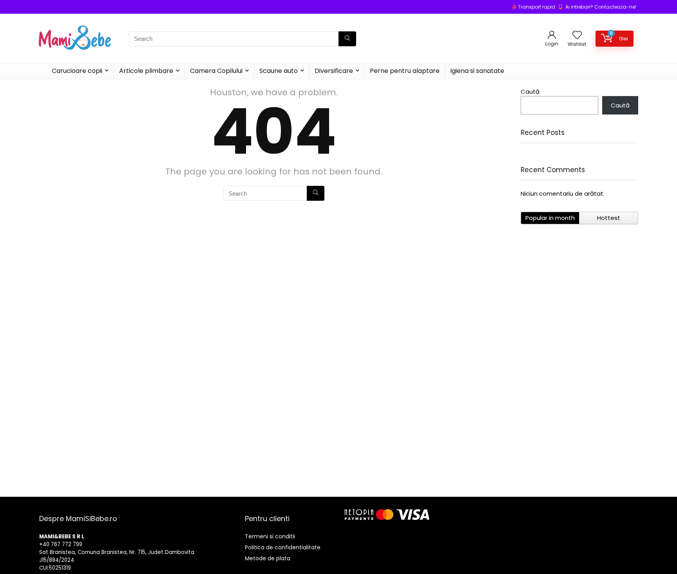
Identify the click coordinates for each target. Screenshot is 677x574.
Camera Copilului (216, 70)
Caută (530, 91)
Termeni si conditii (270, 536)
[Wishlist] (577, 35)
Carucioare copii (77, 70)
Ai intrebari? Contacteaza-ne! (600, 7)
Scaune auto (278, 70)
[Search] (347, 38)
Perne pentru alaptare (405, 70)
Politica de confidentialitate (282, 547)
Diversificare (334, 70)
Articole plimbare (146, 70)
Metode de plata (267, 558)
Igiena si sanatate (477, 70)
